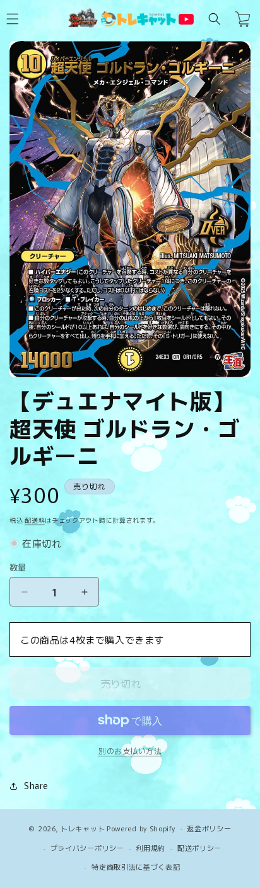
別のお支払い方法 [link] (130, 750)
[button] (214, 19)
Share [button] (36, 785)
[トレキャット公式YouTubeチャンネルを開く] (186, 19)
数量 (18, 567)
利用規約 (150, 848)
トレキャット (83, 828)
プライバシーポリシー (87, 848)
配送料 (35, 520)
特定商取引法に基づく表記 (136, 867)
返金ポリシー (209, 828)
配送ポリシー (199, 848)
